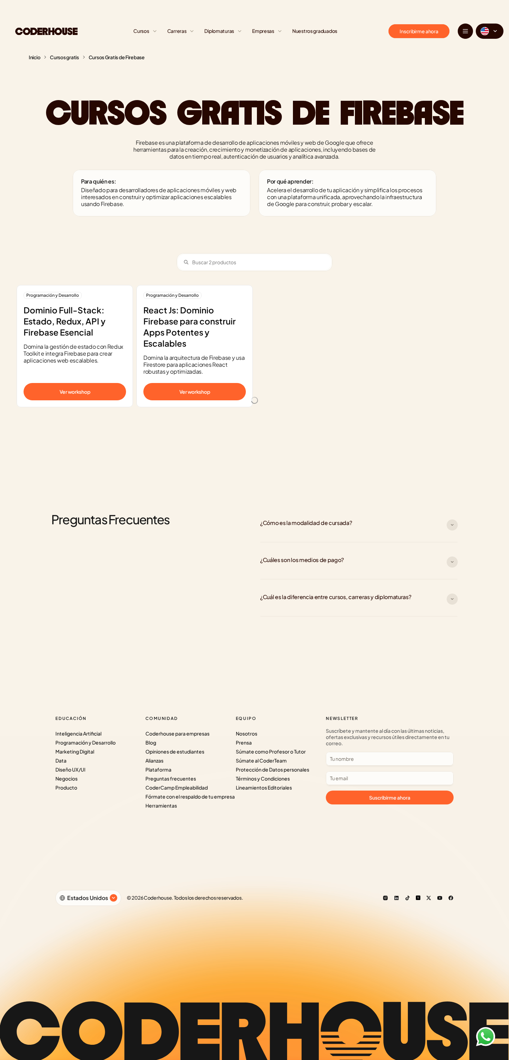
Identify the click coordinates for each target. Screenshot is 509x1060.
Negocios (66, 778)
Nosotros (246, 733)
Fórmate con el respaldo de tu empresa (190, 796)
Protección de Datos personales (272, 769)
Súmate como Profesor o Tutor (271, 751)
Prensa (244, 742)
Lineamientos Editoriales (264, 787)
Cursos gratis (64, 57)
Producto (66, 787)
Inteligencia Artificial (78, 733)
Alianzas (154, 760)
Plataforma (158, 769)
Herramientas (161, 805)
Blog (150, 742)
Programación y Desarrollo (85, 742)
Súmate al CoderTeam (261, 760)
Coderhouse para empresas (177, 733)
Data (60, 760)
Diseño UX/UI (70, 769)
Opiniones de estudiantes (174, 751)
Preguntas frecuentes (170, 778)
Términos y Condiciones (263, 778)
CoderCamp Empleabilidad (176, 787)
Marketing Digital (74, 751)
